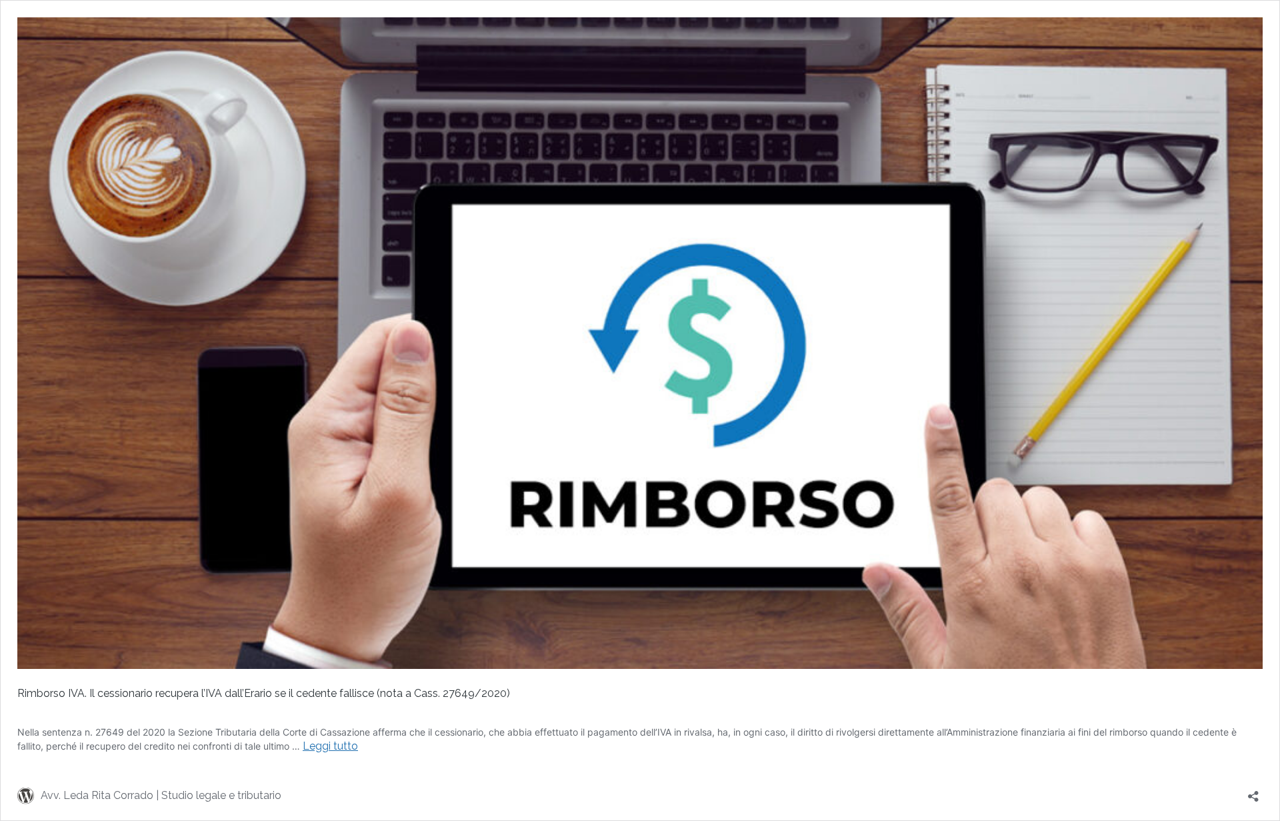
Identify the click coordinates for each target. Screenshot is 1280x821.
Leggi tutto (330, 746)
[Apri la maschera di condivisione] (1253, 792)
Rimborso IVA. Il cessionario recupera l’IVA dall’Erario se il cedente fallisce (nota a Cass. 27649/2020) (263, 693)
